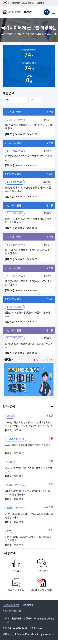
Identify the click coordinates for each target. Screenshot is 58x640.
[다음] (52, 360)
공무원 (29, 79)
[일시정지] (48, 360)
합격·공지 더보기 (52, 406)
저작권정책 (28, 605)
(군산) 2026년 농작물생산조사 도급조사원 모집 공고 (28, 314)
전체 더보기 (38, 100)
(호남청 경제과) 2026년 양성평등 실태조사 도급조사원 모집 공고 (28, 189)
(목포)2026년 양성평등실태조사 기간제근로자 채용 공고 (28, 127)
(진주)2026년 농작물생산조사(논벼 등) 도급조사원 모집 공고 (28, 252)
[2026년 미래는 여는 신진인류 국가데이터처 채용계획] (30, 379)
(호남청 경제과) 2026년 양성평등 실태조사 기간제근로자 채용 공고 (28, 221)
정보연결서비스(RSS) (12, 611)
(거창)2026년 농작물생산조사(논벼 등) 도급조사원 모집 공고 (28, 283)
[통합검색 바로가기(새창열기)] (47, 12)
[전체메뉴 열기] (52, 12)
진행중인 (29, 53)
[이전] (43, 360)
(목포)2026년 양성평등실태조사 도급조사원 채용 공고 (28, 158)
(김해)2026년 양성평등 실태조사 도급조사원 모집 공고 (29, 346)
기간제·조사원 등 (29, 66)
